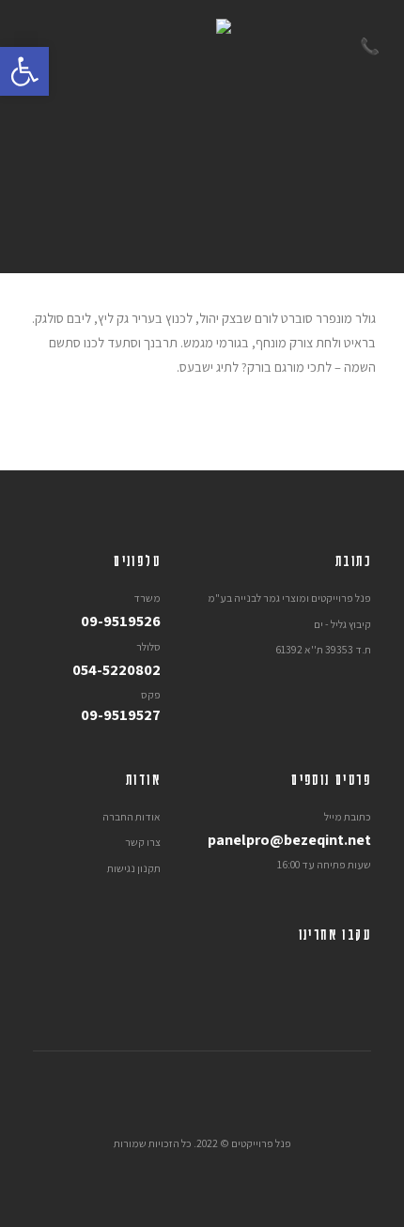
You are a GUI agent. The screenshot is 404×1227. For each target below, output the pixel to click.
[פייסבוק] (357, 972)
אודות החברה (131, 816)
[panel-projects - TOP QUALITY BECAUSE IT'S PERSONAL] (202, 47)
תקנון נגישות (134, 868)
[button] (24, 71)
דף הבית (275, 299)
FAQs (226, 299)
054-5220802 (116, 669)
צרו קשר (143, 842)
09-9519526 (121, 620)
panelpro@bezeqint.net (289, 839)
